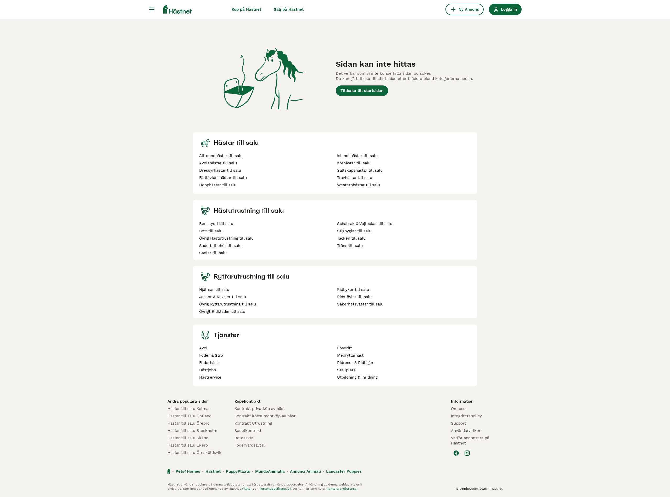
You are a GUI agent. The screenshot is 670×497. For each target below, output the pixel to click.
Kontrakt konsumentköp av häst (264, 416)
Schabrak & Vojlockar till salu (364, 223)
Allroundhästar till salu (221, 155)
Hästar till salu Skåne (188, 438)
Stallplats (346, 370)
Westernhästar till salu (358, 185)
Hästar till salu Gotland (189, 416)
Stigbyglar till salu (354, 231)
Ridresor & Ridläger (355, 362)
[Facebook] (456, 453)
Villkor (247, 488)
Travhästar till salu (354, 177)
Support (458, 423)
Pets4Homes (188, 471)
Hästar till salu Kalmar (189, 408)
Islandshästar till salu (357, 155)
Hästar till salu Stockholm (192, 430)
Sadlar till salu (213, 253)
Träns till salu (350, 245)
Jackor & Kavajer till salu (222, 296)
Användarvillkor (466, 430)
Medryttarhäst (350, 355)
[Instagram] (467, 453)
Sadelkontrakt (247, 430)
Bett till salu (210, 231)
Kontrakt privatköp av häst (259, 408)
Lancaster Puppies (344, 471)
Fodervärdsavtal (249, 445)
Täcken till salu (351, 238)
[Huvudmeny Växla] (152, 9)
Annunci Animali (305, 471)
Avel (203, 348)
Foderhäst (208, 362)
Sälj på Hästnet (289, 9)
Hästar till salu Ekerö (188, 445)
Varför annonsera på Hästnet (470, 441)
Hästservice (210, 377)
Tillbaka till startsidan (361, 90)
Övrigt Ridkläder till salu (222, 311)
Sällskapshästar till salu (360, 170)
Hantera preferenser (342, 488)
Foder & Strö (211, 355)
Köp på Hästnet (246, 9)
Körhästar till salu (354, 163)
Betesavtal (244, 438)
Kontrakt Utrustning (253, 423)
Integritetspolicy (466, 416)
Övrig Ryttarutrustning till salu (227, 304)
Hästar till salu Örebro (189, 423)
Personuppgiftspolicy (275, 488)
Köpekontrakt (247, 401)
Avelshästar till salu (218, 163)
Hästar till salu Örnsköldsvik (194, 452)
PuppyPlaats (238, 471)
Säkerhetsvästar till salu (360, 304)
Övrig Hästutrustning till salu (226, 238)
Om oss (458, 408)
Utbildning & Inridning (357, 377)
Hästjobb (207, 370)
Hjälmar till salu (214, 289)
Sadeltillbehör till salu (220, 245)
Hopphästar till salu (217, 185)
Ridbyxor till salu (353, 289)
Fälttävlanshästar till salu (223, 177)
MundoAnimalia (270, 471)
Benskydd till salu (216, 223)
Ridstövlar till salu (354, 296)
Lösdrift (344, 348)
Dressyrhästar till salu (220, 170)
